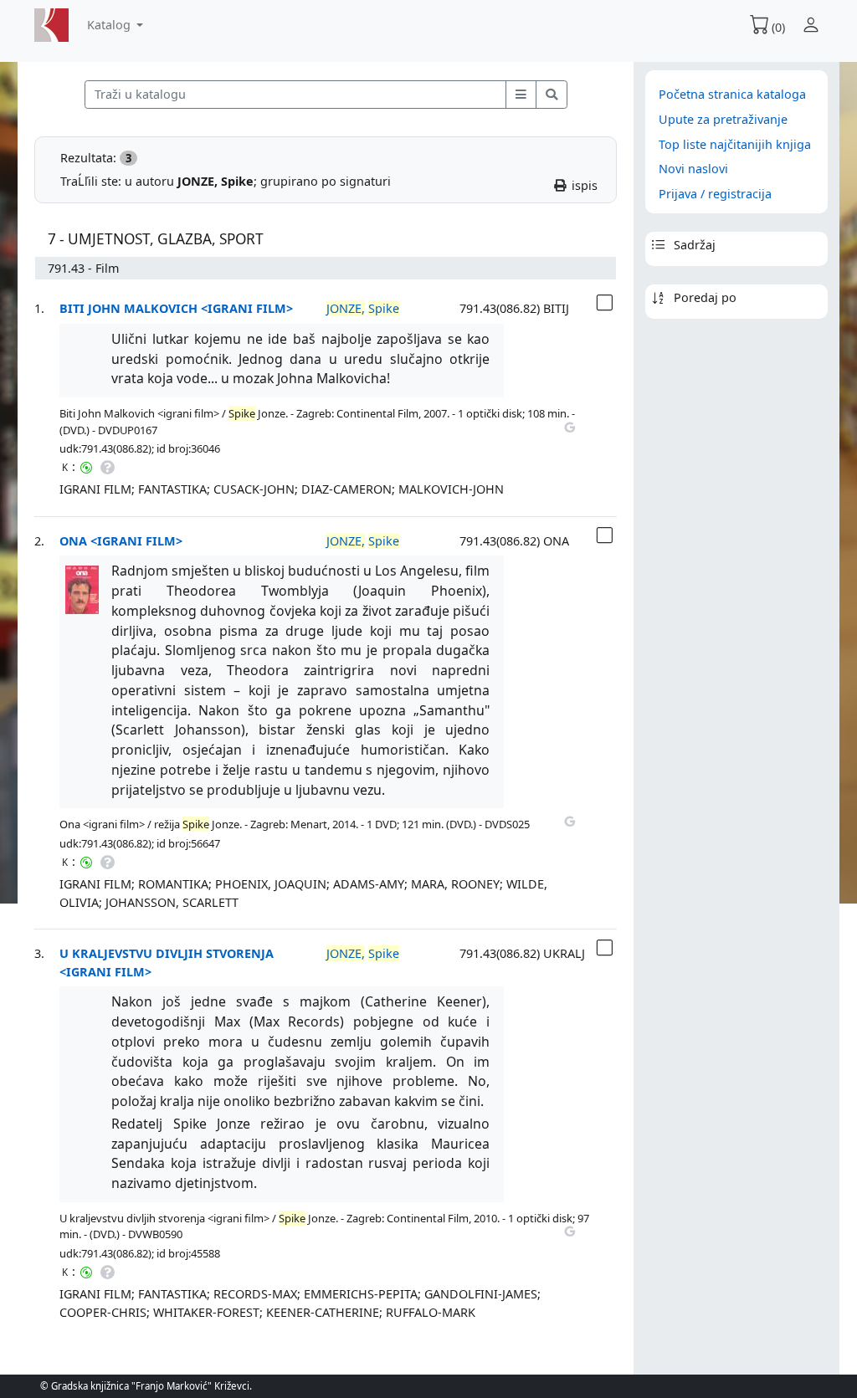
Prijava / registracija (715, 194)
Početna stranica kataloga (732, 94)
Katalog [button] (110, 25)
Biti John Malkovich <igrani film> (176, 308)
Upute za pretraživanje (723, 119)
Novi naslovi (693, 169)
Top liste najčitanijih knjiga (735, 144)
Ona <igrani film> (120, 541)
